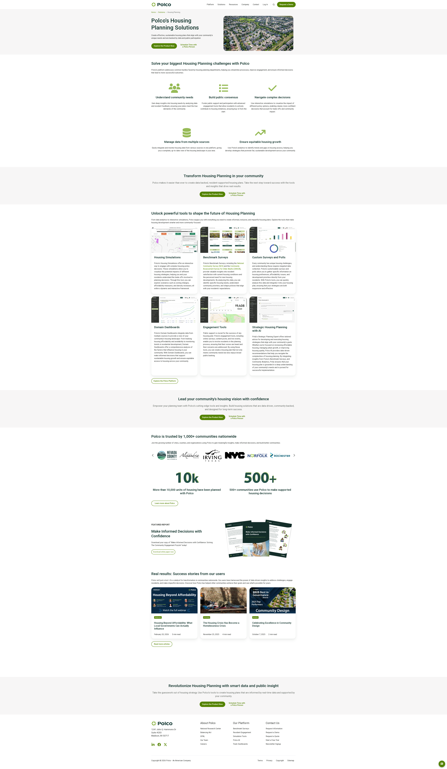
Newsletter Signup (273, 744)
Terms (260, 760)
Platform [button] (210, 4)
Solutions (161, 12)
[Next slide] (294, 455)
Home (153, 12)
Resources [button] (233, 4)
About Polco (207, 723)
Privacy (269, 760)
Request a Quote (272, 736)
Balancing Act (205, 732)
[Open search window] (274, 4)
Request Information (274, 728)
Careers (203, 744)
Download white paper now (163, 552)
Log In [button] (265, 4)
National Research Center (210, 728)
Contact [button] (256, 4)
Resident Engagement (242, 732)
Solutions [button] (221, 4)
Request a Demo (272, 732)
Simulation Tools (240, 736)
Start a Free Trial (272, 740)
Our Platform (241, 723)
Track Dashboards (240, 744)
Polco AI (236, 740)
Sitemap (290, 760)
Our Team (204, 740)
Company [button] (245, 4)
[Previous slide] (152, 455)
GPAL (202, 736)
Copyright (280, 760)
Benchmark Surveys (241, 728)
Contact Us (272, 723)
